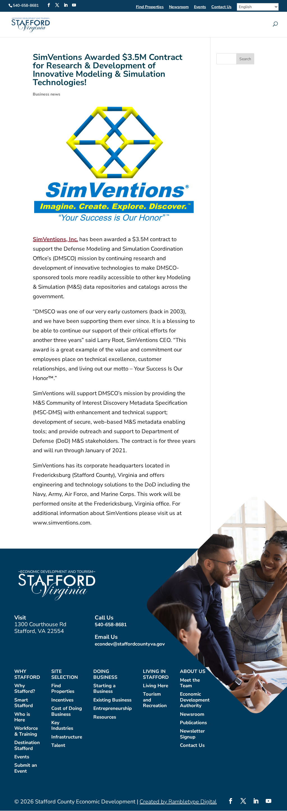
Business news (46, 94)
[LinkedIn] (66, 5)
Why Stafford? (24, 689)
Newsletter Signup (192, 734)
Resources (104, 717)
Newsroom (179, 7)
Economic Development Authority (195, 700)
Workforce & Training (26, 731)
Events (200, 7)
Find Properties (150, 7)
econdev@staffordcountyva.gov (130, 644)
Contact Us (221, 7)
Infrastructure (66, 737)
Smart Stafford (23, 703)
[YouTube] (74, 5)
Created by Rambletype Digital (178, 801)
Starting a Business (104, 689)
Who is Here (22, 717)
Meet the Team (190, 683)
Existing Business (112, 700)
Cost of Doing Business (66, 711)
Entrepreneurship (112, 709)
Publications (193, 723)
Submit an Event (25, 768)
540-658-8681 (111, 624)
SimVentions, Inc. (55, 239)
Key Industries (62, 725)
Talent (58, 746)
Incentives (62, 700)
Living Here (155, 686)
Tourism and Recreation (155, 700)
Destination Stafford (27, 745)
